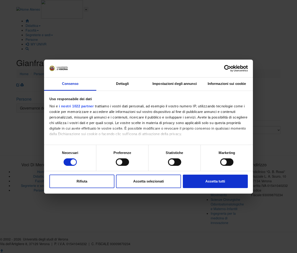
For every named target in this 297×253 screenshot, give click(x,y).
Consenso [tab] (70, 84)
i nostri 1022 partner (76, 106)
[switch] (122, 162)
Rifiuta (82, 181)
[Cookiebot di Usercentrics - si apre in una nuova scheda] (227, 68)
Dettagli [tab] (122, 84)
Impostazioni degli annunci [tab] (174, 84)
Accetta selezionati (148, 181)
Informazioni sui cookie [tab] (227, 84)
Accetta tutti (215, 181)
